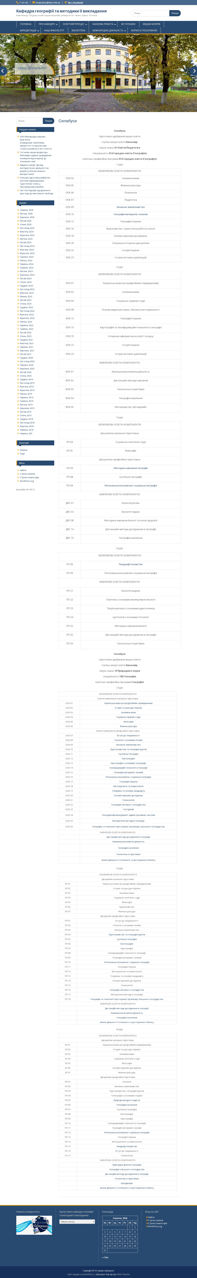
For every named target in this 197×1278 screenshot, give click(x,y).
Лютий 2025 (25, 242)
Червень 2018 (26, 429)
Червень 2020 (26, 365)
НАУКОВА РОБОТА (102, 24)
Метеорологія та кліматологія (128, 786)
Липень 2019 (26, 393)
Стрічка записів (27, 473)
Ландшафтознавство (131, 564)
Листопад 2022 (27, 311)
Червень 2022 (26, 325)
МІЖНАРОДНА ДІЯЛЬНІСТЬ (108, 30)
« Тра (105, 1257)
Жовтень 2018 (27, 426)
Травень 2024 (26, 267)
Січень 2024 (25, 282)
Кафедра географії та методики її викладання (61, 11)
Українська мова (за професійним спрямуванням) (128, 703)
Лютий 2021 (25, 354)
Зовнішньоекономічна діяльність (128, 841)
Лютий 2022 (25, 332)
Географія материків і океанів (131, 214)
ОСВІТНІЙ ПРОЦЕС (73, 24)
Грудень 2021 (26, 339)
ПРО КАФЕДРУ (47, 24)
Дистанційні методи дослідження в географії (128, 837)
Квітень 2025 (26, 238)
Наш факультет (32, 67)
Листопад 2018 (27, 422)
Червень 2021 (26, 347)
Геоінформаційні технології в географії (128, 767)
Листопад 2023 (27, 289)
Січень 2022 (25, 336)
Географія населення (128, 848)
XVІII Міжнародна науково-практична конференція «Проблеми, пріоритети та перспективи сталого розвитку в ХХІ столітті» (36, 142)
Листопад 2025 (27, 228)
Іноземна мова (128, 712)
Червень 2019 (26, 397)
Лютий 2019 (25, 411)
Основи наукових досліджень (128, 795)
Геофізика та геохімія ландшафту (128, 790)
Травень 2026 (26, 210)
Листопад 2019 (27, 383)
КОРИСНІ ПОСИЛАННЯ (144, 30)
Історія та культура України (128, 707)
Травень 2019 (26, 401)
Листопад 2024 (27, 246)
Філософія (128, 721)
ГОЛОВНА (25, 24)
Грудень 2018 (26, 419)
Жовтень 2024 (27, 249)
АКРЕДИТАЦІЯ (28, 30)
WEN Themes (123, 1274)
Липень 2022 (26, 321)
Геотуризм (128, 809)
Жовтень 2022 (27, 314)
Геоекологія (128, 800)
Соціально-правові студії (128, 717)
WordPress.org (27, 481)
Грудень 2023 (26, 285)
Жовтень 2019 (27, 386)
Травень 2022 (26, 329)
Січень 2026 (25, 224)
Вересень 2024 (27, 253)
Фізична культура (128, 726)
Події (22, 453)
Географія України (128, 781)
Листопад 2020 (27, 361)
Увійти (23, 470)
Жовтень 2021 (27, 343)
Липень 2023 (26, 296)
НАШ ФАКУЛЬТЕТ (54, 30)
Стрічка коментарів (29, 477)
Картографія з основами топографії (128, 763)
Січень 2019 (25, 415)
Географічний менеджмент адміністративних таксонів (128, 815)
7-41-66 (23, 2)
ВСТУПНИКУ (128, 24)
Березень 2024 (27, 274)
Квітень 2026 (26, 213)
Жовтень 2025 (27, 231)
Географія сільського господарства (126, 1169)
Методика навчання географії (131, 468)
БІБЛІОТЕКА (78, 30)
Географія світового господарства (128, 804)
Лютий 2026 (25, 220)
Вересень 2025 (27, 235)
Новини (23, 450)
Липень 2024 (26, 260)
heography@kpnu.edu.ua (48, 2)
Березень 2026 (27, 217)
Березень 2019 (27, 408)
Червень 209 (26, 433)
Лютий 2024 (25, 278)
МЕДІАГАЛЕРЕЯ (151, 24)
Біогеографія (128, 758)
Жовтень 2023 (27, 292)
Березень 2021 (27, 350)
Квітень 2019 (26, 404)
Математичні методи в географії (128, 820)
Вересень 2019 (27, 390)
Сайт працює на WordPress (80, 1274)
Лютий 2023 (25, 300)
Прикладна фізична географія (126, 1164)
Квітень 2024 (26, 271)
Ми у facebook (75, 2)
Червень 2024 (26, 264)
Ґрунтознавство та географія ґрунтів (128, 749)
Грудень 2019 (26, 379)
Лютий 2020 (25, 372)
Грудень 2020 (26, 357)
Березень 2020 (27, 368)
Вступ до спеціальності (128, 735)
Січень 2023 (25, 303)
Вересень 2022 (27, 318)
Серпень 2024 (26, 256)
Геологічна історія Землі (128, 854)
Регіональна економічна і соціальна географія (131, 485)
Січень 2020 (25, 375)
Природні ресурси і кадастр (126, 1100)
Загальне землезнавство (131, 207)
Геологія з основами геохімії (128, 740)
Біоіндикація (127, 1183)
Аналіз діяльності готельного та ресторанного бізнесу (128, 860)
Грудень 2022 (26, 307)
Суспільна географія (128, 754)
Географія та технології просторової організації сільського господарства (128, 826)
